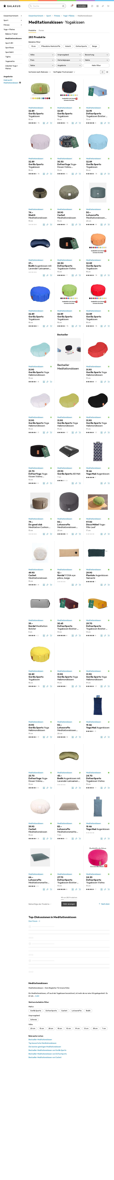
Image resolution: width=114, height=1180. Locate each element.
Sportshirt (9, 52)
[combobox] (45, 72)
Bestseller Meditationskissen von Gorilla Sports (47, 1019)
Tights (8, 57)
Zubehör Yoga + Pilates (11, 67)
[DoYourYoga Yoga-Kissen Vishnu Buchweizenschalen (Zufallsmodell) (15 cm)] (69, 152)
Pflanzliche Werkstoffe (50, 46)
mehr (37, 964)
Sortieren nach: (34, 72)
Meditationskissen (13, 38)
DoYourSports (81, 46)
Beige (94, 46)
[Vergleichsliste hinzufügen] (44, 123)
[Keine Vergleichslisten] (97, 6)
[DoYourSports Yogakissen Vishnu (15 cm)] (69, 254)
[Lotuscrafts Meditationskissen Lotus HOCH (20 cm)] (97, 203)
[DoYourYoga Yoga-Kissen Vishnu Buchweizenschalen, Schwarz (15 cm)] (40, 462)
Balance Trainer (11, 34)
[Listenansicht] (107, 72)
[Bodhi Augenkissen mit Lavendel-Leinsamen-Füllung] (40, 254)
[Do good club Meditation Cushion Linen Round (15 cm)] (40, 513)
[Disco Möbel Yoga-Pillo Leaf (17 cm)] (97, 513)
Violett (68, 46)
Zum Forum (32, 921)
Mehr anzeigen (69, 904)
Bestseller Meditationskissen (40, 1008)
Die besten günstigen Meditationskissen (44, 1015)
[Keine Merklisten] (103, 6)
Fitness (6, 25)
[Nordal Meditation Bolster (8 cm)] (40, 614)
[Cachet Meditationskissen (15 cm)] (69, 203)
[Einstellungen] (71, 6)
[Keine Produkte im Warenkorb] (108, 6)
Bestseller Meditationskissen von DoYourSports (47, 1022)
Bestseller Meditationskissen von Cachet (44, 1026)
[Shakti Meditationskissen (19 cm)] (40, 203)
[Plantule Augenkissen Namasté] (97, 563)
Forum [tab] (41, 30)
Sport (6, 20)
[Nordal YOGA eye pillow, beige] (69, 563)
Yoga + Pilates (9, 29)
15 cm (33, 46)
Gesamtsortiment (11, 16)
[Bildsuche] (63, 6)
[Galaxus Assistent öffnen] (92, 6)
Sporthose (9, 48)
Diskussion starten (100, 919)
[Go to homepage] (12, 6)
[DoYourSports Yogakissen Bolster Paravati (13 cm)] (97, 102)
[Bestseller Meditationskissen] (69, 351)
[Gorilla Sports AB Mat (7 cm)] (69, 462)
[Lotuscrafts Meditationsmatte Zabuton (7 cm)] (69, 817)
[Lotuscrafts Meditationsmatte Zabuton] (40, 868)
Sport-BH (9, 43)
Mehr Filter (96, 65)
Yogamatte (10, 61)
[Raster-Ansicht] (102, 72)
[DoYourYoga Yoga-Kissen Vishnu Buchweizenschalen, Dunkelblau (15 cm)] (40, 766)
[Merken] (47, 123)
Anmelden (82, 6)
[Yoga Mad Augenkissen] (97, 462)
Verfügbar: (57, 72)
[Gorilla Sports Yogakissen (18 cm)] (40, 102)
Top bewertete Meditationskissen (42, 1011)
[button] (51, 108)
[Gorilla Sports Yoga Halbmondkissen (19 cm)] (40, 359)
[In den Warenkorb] (51, 123)
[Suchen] (30, 6)
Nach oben (105, 904)
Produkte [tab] (32, 30)
